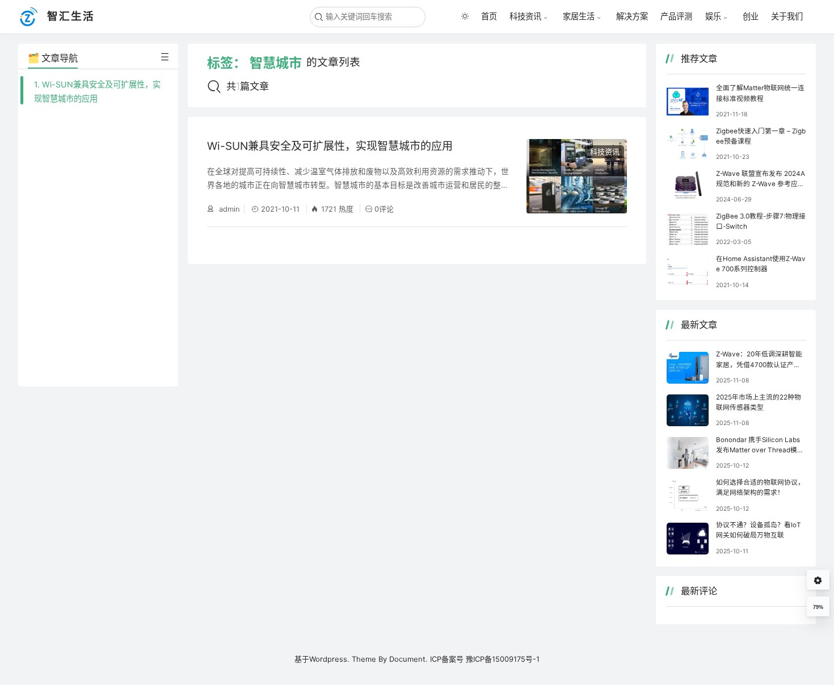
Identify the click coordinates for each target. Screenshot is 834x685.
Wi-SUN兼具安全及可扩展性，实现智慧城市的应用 (330, 146)
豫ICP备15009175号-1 (503, 658)
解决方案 (632, 16)
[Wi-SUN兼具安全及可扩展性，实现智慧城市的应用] (576, 176)
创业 (751, 16)
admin (228, 208)
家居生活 (579, 16)
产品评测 (676, 16)
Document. (408, 658)
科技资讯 (525, 16)
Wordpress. (329, 658)
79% (818, 607)
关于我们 (787, 16)
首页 (489, 16)
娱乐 (713, 16)
